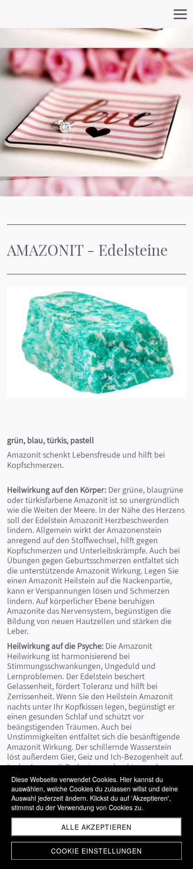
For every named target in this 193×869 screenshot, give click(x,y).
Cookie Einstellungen (96, 850)
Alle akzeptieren (96, 827)
